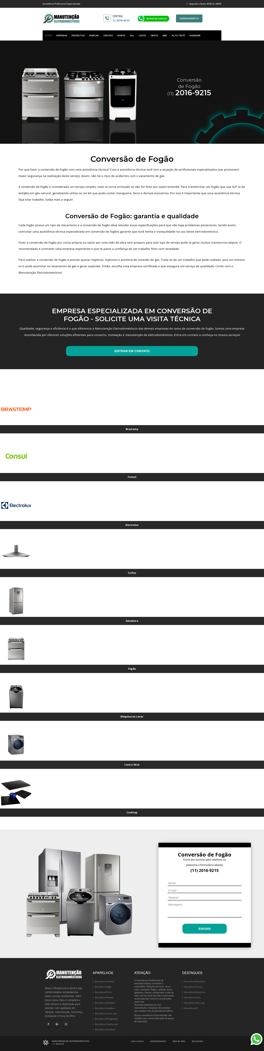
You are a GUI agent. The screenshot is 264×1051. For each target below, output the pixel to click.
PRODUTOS (78, 35)
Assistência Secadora (105, 1029)
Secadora (197, 1041)
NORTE (121, 35)
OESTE (154, 35)
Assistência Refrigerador (106, 1018)
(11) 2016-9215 (205, 870)
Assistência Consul (193, 986)
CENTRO (108, 35)
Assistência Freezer (104, 997)
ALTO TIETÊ (178, 35)
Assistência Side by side (106, 1024)
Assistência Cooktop (105, 981)
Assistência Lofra (192, 997)
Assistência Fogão (103, 986)
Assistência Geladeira (105, 1002)
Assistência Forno (103, 992)
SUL (132, 35)
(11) (189, 93)
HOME (48, 35)
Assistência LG (191, 1008)
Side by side (179, 1041)
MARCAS (94, 35)
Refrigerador (158, 1041)
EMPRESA (61, 35)
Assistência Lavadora (105, 1008)
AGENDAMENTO (189, 18)
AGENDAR (194, 35)
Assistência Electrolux (194, 992)
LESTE (142, 35)
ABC (165, 35)
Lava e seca (137, 1041)
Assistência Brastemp (194, 981)
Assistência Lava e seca (106, 1013)
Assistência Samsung (194, 1002)
